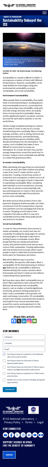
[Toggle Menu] (44, 12)
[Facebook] (13, 321)
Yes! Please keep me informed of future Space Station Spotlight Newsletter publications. (25, 368)
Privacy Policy (12, 422)
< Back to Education (12, 16)
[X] (19, 321)
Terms (29, 422)
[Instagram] (29, 321)
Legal (40, 422)
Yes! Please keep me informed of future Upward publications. (23, 362)
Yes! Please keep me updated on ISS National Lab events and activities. (25, 355)
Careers (9, 455)
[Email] (34, 321)
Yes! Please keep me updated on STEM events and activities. (25, 374)
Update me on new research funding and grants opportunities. (26, 381)
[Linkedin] (24, 321)
